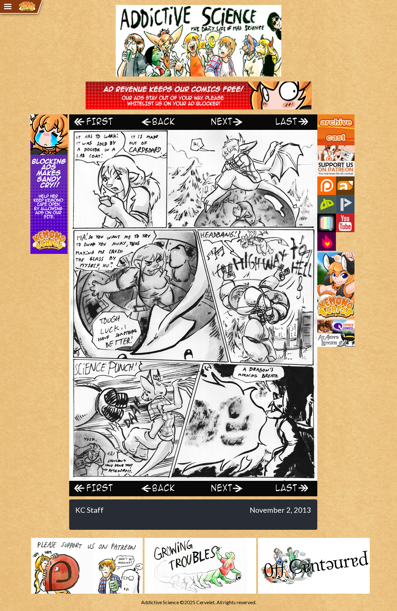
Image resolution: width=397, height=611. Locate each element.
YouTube (345, 223)
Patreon (326, 185)
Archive (325, 117)
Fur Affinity (345, 185)
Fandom (326, 241)
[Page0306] (193, 478)
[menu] (7, 6)
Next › (224, 122)
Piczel (326, 223)
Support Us (329, 148)
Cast (322, 132)
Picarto (345, 204)
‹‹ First (100, 122)
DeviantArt (326, 204)
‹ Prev (162, 122)
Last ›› (286, 122)
